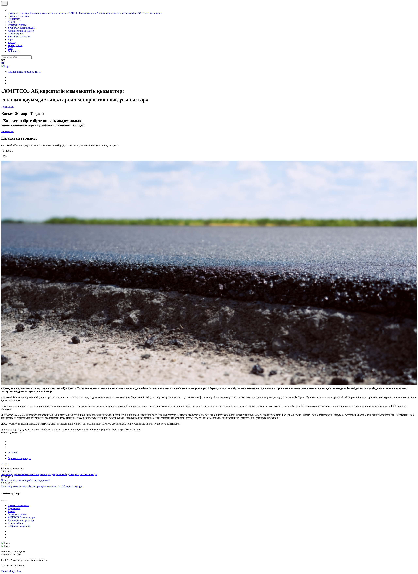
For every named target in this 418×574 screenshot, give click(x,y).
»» (7, 464)
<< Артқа (13, 452)
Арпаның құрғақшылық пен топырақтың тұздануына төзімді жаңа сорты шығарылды (49, 474)
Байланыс (13, 51)
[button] (9, 10)
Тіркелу (12, 42)
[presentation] (2, 500)
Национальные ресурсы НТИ (24, 71)
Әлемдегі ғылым (59, 13)
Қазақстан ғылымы (19, 13)
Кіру (10, 39)
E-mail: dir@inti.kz (11, 571)
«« (2, 464)
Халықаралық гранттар (110, 13)
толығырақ (7, 106)
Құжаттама (36, 13)
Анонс (45, 13)
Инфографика (130, 13)
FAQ (10, 48)
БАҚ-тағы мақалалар (150, 13)
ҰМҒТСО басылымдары (83, 13)
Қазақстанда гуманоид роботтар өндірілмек (25, 480)
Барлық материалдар (19, 458)
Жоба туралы (15, 45)
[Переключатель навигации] (4, 3)
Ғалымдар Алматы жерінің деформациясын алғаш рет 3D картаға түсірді (41, 486)
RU (3, 63)
